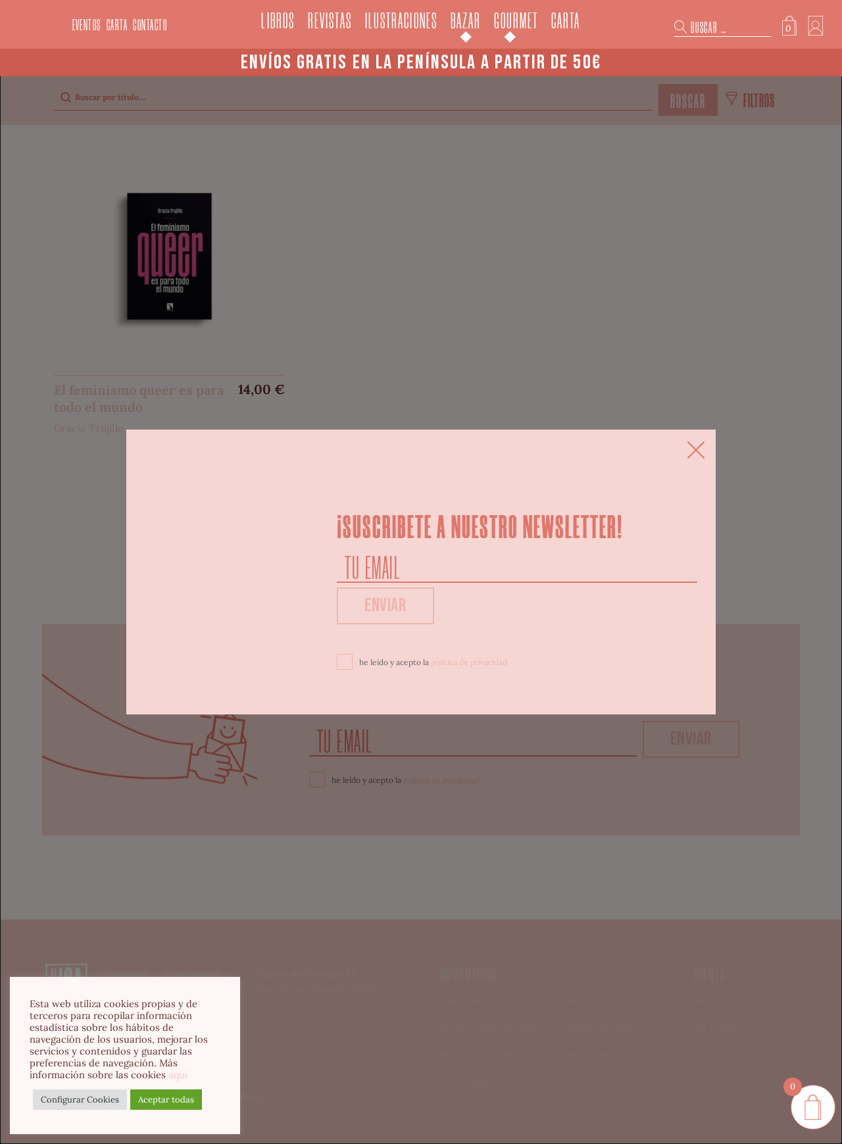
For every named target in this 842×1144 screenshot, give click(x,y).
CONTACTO (150, 25)
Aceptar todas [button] (166, 1099)
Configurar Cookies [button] (80, 1099)
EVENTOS (86, 25)
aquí (177, 1074)
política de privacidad (469, 662)
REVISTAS (330, 21)
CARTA (117, 25)
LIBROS (278, 21)
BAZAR (466, 21)
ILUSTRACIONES (401, 21)
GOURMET (516, 21)
